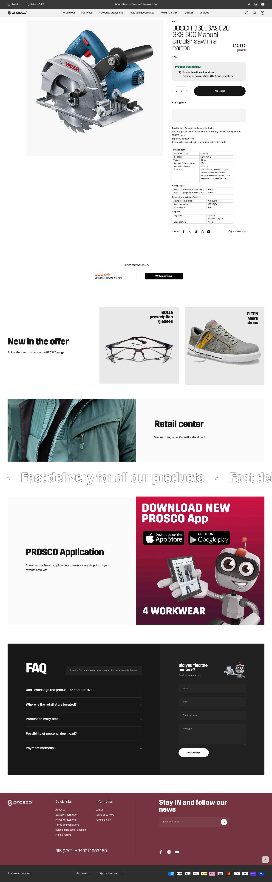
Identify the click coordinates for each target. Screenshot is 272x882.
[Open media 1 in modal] (94, 88)
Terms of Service (105, 815)
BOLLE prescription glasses (161, 317)
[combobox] (15, 4)
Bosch (175, 22)
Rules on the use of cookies (70, 830)
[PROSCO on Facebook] (249, 4)
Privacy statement (65, 820)
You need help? (239, 232)
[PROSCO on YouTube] (262, 4)
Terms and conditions (67, 825)
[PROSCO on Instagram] (256, 4)
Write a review (163, 276)
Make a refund (63, 835)
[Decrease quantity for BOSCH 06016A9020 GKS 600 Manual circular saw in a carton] (176, 91)
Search (100, 810)
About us (60, 810)
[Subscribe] (224, 822)
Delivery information (66, 815)
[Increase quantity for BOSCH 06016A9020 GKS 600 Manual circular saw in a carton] (187, 91)
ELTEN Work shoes (252, 318)
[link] (81, 851)
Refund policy (103, 820)
